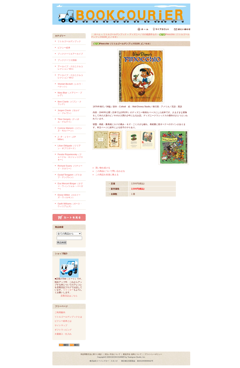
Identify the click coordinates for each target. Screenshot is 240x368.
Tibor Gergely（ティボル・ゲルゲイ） (68, 120)
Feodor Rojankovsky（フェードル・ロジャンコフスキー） (70, 157)
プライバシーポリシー (153, 354)
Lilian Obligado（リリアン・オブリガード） (69, 147)
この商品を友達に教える (107, 174)
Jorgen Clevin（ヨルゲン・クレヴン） (68, 111)
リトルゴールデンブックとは (68, 317)
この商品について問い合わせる (110, 171)
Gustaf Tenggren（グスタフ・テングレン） (70, 176)
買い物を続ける (102, 168)
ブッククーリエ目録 (67, 60)
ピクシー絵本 (64, 47)
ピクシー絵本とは (63, 321)
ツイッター (68, 290)
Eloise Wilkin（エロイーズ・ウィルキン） (69, 196)
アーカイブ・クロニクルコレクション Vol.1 (70, 67)
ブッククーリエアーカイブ (70, 54)
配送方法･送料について (132, 354)
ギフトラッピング (63, 330)
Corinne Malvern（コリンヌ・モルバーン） (70, 129)
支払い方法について (112, 354)
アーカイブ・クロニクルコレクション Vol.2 (70, 76)
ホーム (97, 34)
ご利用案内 (60, 312)
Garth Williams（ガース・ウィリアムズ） (70, 205)
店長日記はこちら (69, 296)
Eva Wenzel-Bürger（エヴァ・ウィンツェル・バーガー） (70, 186)
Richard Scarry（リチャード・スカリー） (70, 167)
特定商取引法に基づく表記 (91, 354)
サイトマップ (61, 325)
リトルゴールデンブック (69, 41)
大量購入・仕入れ (63, 334)
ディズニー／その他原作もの (143, 34)
